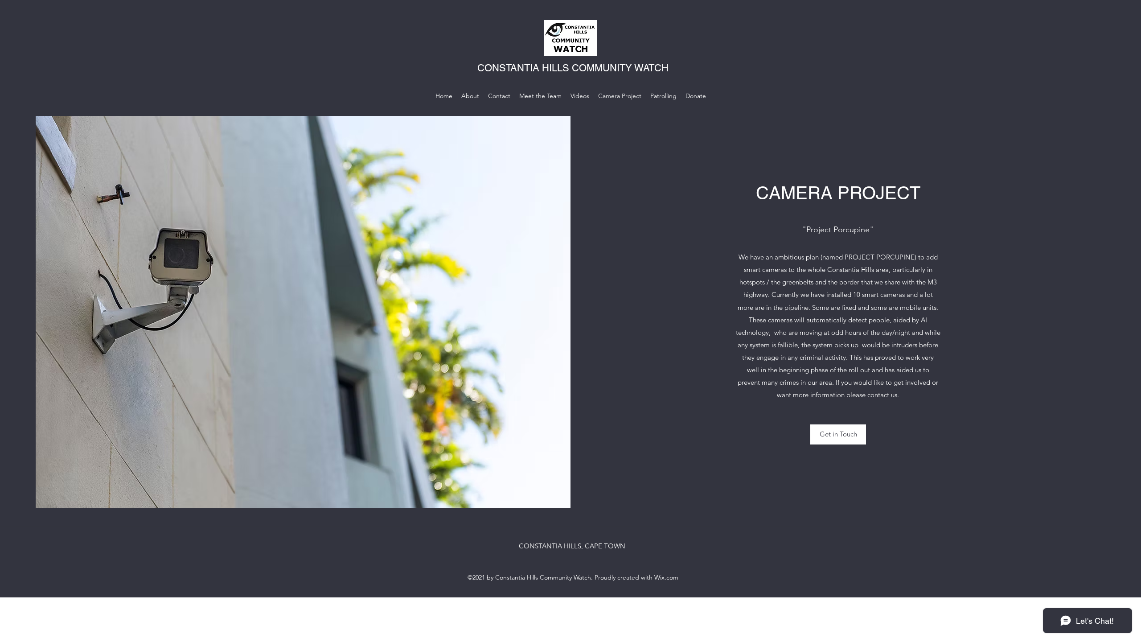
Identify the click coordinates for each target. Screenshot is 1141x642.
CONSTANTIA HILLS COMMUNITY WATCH (573, 68)
